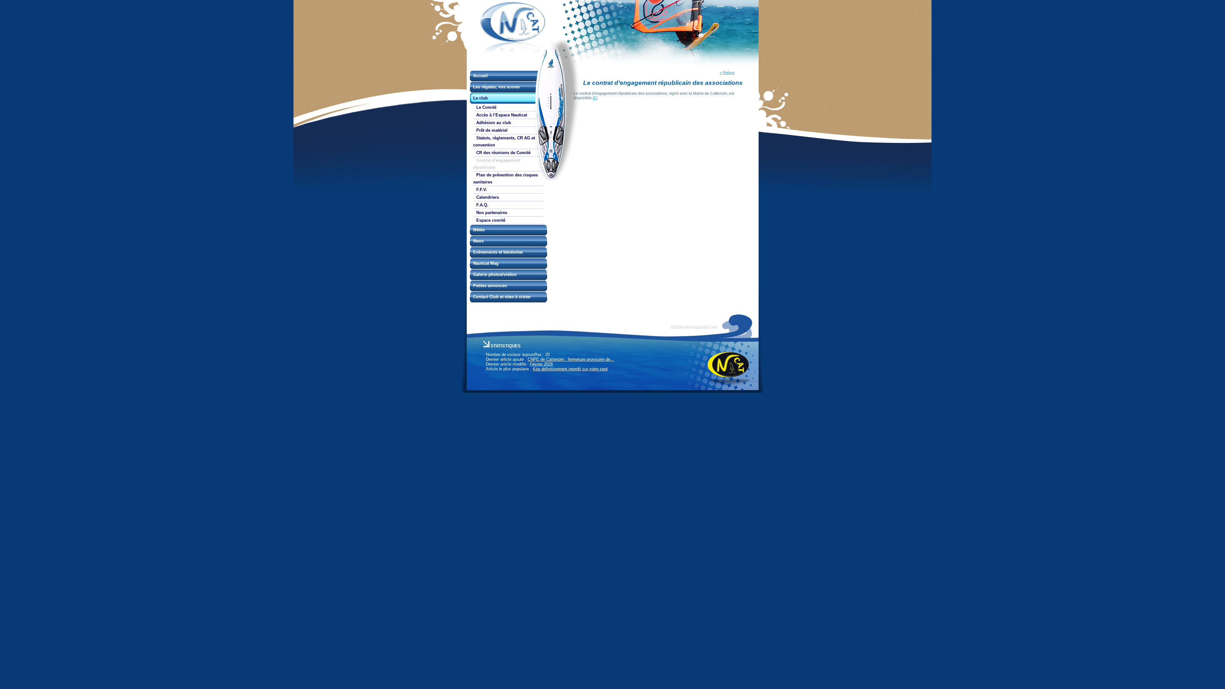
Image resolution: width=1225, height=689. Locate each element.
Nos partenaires (491, 212)
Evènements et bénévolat (498, 252)
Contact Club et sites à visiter (502, 296)
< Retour (727, 72)
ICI (595, 98)
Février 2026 (541, 364)
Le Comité (486, 107)
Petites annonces (490, 285)
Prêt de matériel (492, 130)
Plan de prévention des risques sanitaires (505, 178)
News (478, 241)
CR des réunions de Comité (503, 152)
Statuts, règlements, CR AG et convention (504, 141)
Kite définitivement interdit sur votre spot (570, 369)
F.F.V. (481, 189)
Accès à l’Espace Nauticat (501, 115)
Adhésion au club (493, 122)
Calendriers (487, 197)
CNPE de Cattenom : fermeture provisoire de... (571, 359)
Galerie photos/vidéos (494, 274)
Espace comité (490, 220)
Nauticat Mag (486, 263)
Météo (479, 229)
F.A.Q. (482, 205)
